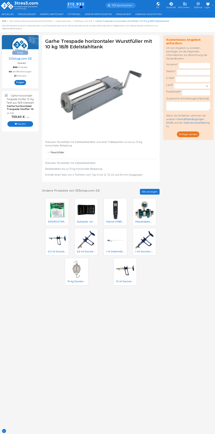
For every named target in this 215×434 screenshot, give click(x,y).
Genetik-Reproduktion (98, 14)
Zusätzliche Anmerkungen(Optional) (187, 98)
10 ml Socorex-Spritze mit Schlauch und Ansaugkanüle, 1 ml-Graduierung (125, 281)
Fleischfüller (57, 152)
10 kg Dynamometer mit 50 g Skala (76, 281)
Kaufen (21, 123)
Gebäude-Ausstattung (148, 14)
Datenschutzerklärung (196, 122)
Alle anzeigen (150, 191)
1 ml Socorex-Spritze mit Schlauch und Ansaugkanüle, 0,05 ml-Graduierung (144, 251)
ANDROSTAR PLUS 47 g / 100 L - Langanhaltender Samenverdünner (57, 221)
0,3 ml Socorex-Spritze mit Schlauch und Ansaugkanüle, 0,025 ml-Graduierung (57, 251)
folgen (20, 82)
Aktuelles (8, 14)
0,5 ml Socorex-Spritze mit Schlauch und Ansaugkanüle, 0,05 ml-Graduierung (86, 251)
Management (123, 14)
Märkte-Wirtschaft (52, 14)
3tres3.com (26, 3)
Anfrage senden (188, 134)
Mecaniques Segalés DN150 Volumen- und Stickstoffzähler (144, 221)
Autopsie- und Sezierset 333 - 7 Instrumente (86, 221)
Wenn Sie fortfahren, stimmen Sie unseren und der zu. (188, 121)
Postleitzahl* (173, 91)
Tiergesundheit (27, 14)
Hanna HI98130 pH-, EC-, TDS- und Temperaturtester (115, 221)
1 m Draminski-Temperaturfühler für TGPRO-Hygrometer (115, 251)
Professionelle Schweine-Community (26, 8)
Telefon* (171, 71)
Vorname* (172, 64)
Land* (169, 84)
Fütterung (74, 14)
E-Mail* (170, 78)
